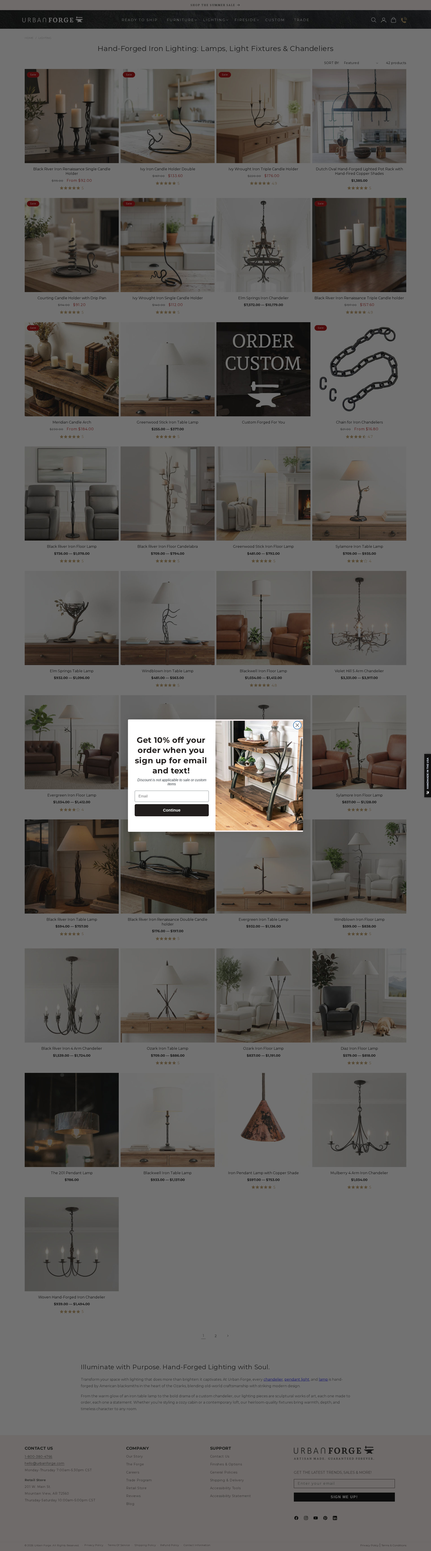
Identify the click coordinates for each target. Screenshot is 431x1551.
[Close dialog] (297, 725)
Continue (171, 810)
